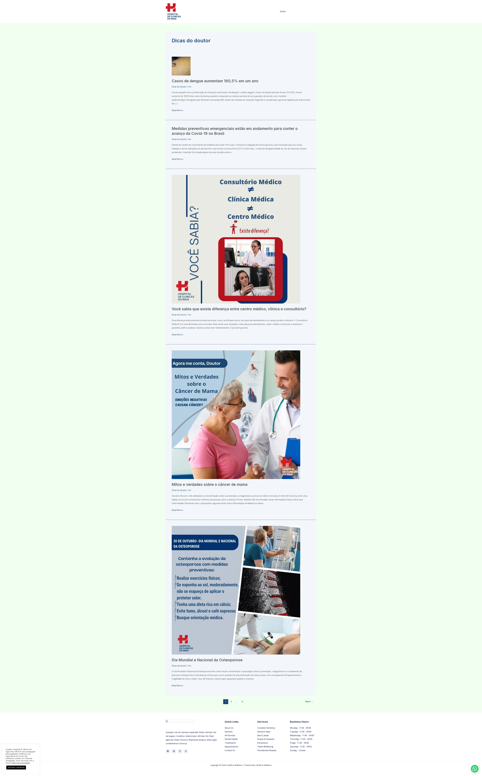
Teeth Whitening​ (265, 746)
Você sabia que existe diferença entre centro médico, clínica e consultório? (239, 309)
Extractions (262, 742)
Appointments (231, 746)
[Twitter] (174, 751)
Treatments (230, 742)
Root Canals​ (263, 735)
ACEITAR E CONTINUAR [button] (16, 767)
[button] (474, 768)
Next (309, 701)
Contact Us (230, 750)
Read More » (178, 110)
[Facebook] (168, 751)
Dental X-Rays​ (263, 731)
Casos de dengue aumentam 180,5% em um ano (215, 81)
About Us (229, 728)
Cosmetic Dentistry (266, 728)
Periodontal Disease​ (266, 750)
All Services (230, 735)
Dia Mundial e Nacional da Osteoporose (207, 660)
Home (283, 11)
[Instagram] (180, 751)
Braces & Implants (265, 739)
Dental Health (231, 739)
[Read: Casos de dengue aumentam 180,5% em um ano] (181, 65)
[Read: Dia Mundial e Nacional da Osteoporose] (236, 590)
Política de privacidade (20, 763)
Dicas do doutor (179, 86)
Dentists (229, 731)
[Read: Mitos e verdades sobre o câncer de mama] (236, 414)
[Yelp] (186, 751)
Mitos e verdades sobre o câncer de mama (210, 484)
